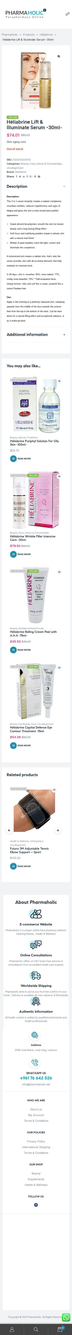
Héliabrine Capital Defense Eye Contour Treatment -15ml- (31, 729)
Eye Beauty (24, 724)
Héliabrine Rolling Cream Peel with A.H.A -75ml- (33, 633)
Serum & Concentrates (49, 163)
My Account (36, 1115)
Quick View (59, 381)
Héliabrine (20, 171)
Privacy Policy (36, 1141)
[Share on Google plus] (31, 176)
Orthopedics (36, 841)
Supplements (36, 1179)
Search (36, 1329)
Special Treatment (28, 437)
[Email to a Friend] (39, 176)
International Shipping (36, 1147)
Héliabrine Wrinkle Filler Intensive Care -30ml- (32, 538)
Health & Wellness (19, 841)
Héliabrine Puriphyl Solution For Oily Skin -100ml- (34, 443)
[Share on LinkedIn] (24, 176)
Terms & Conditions (36, 1120)
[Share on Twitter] (20, 176)
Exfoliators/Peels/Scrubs (31, 628)
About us (36, 1109)
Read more (24, 458)
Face (32, 163)
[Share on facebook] (16, 176)
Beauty (25, 163)
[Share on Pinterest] (35, 176)
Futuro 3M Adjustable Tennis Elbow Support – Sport (29, 850)
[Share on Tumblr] (27, 176)
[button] (58, 56)
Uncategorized (15, 167)
